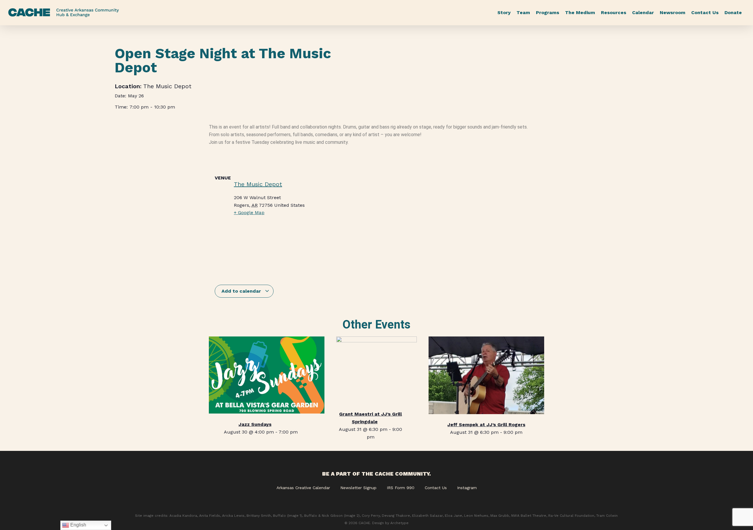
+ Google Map (249, 212)
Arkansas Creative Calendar (303, 487)
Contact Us (436, 487)
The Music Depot (167, 86)
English (77, 524)
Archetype (399, 523)
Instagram (467, 487)
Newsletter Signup (358, 487)
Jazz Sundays (255, 424)
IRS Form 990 (400, 487)
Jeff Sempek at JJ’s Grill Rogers (486, 424)
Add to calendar (241, 291)
